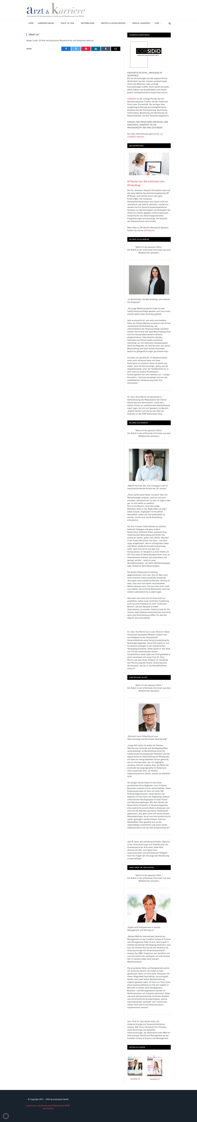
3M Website (149, 230)
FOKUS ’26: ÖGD (67, 23)
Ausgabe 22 (135, 1079)
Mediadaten (59, 1106)
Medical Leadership (141, 23)
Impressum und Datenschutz (39, 1106)
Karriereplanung (46, 23)
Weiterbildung (87, 23)
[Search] (169, 23)
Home (31, 23)
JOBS (157, 23)
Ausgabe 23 (154, 1079)
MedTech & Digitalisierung (113, 23)
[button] (6, 1116)
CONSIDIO (131, 99)
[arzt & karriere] (55, 10)
